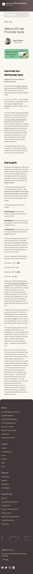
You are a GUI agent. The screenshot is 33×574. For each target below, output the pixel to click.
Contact (3, 459)
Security (4, 498)
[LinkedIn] (13, 568)
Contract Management (8, 423)
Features (4, 480)
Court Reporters (6, 452)
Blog (10, 22)
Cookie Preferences (7, 520)
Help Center (5, 477)
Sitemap (6, 559)
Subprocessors (6, 513)
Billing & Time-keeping (8, 430)
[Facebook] (2, 568)
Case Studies (5, 488)
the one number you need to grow (15, 119)
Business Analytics (7, 427)
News (3, 466)
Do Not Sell (5, 524)
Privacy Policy (5, 505)
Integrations (5, 484)
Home (6, 22)
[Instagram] (10, 568)
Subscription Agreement (9, 502)
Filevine (6, 285)
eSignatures (5, 434)
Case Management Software (10, 412)
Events (3, 455)
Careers (4, 448)
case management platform (17, 283)
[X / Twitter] (6, 568)
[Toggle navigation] (26, 14)
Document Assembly (8, 438)
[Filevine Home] (11, 14)
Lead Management (7, 415)
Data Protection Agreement (10, 516)
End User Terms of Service (9, 509)
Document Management (9, 419)
